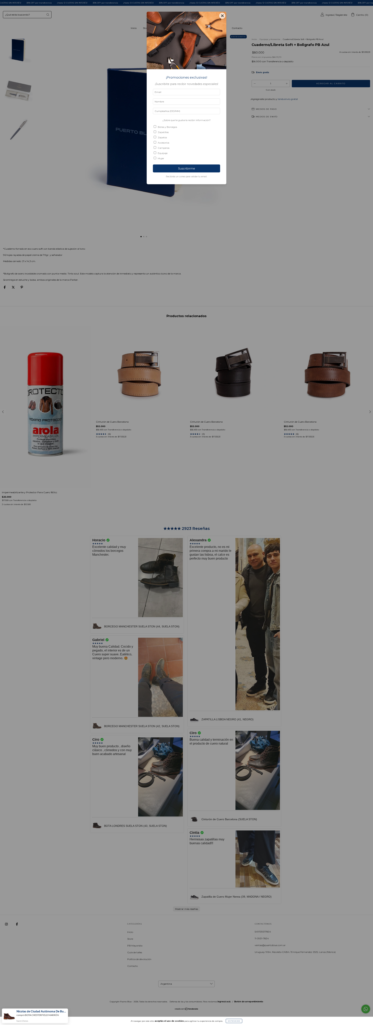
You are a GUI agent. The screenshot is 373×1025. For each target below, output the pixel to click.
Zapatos (162, 137)
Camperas (163, 147)
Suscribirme (186, 168)
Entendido (234, 1021)
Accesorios (163, 142)
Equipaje (162, 153)
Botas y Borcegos (167, 126)
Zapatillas (163, 132)
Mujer (161, 158)
